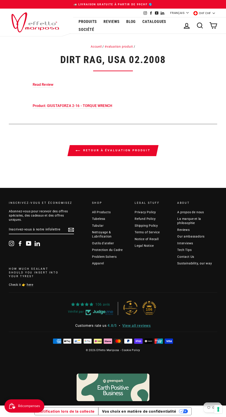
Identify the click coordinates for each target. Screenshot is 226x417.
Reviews (111, 21)
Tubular (98, 225)
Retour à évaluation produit (116, 150)
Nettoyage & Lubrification (102, 234)
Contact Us (185, 256)
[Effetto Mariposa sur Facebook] (20, 243)
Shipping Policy (146, 225)
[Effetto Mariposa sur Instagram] (11, 243)
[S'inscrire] (71, 229)
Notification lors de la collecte (66, 411)
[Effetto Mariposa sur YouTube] (28, 243)
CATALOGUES (154, 21)
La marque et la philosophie (189, 221)
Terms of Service (147, 232)
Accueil (96, 46)
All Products (101, 212)
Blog (131, 21)
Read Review (43, 84)
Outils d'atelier (103, 243)
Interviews (185, 243)
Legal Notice (144, 245)
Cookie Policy (131, 350)
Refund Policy (145, 219)
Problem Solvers (104, 256)
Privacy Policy (145, 212)
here (30, 284)
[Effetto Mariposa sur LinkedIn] (37, 243)
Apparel (98, 263)
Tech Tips (184, 250)
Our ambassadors (191, 236)
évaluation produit (119, 46)
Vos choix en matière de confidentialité (139, 411)
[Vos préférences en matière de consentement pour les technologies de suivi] (218, 409)
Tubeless (98, 219)
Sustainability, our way (194, 263)
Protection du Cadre (107, 250)
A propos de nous (190, 212)
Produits (88, 21)
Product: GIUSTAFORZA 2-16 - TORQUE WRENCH (72, 106)
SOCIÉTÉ (86, 29)
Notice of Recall (147, 239)
